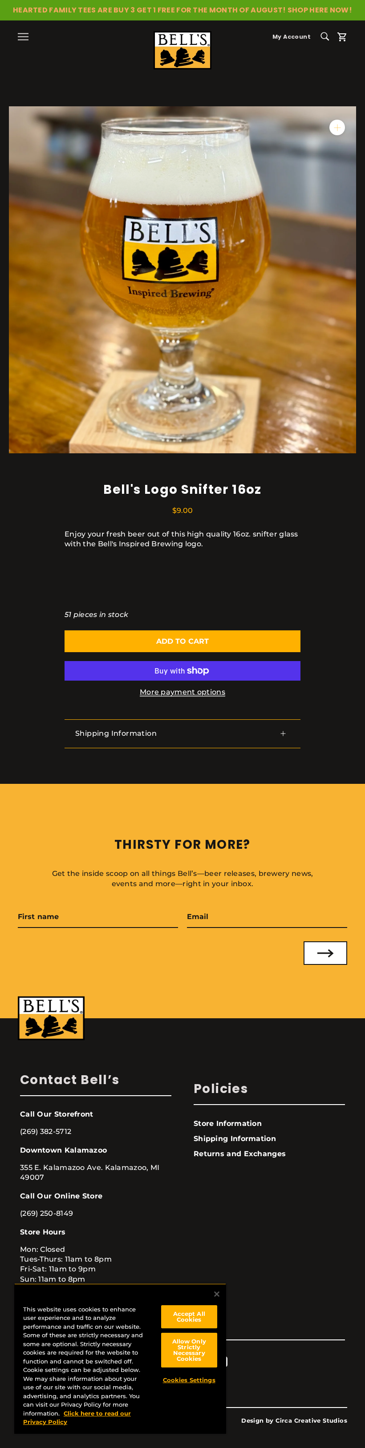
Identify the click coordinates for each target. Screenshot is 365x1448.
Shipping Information (116, 733)
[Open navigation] (23, 36)
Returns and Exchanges (240, 1154)
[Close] (216, 1294)
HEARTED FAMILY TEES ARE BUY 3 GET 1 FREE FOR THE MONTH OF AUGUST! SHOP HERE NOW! (182, 10)
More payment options (182, 692)
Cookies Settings (189, 1379)
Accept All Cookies (189, 1316)
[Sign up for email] (325, 953)
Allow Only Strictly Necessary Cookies (189, 1350)
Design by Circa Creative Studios (294, 1420)
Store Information (228, 1123)
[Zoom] (337, 127)
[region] (120, 1358)
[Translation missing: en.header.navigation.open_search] (328, 35)
